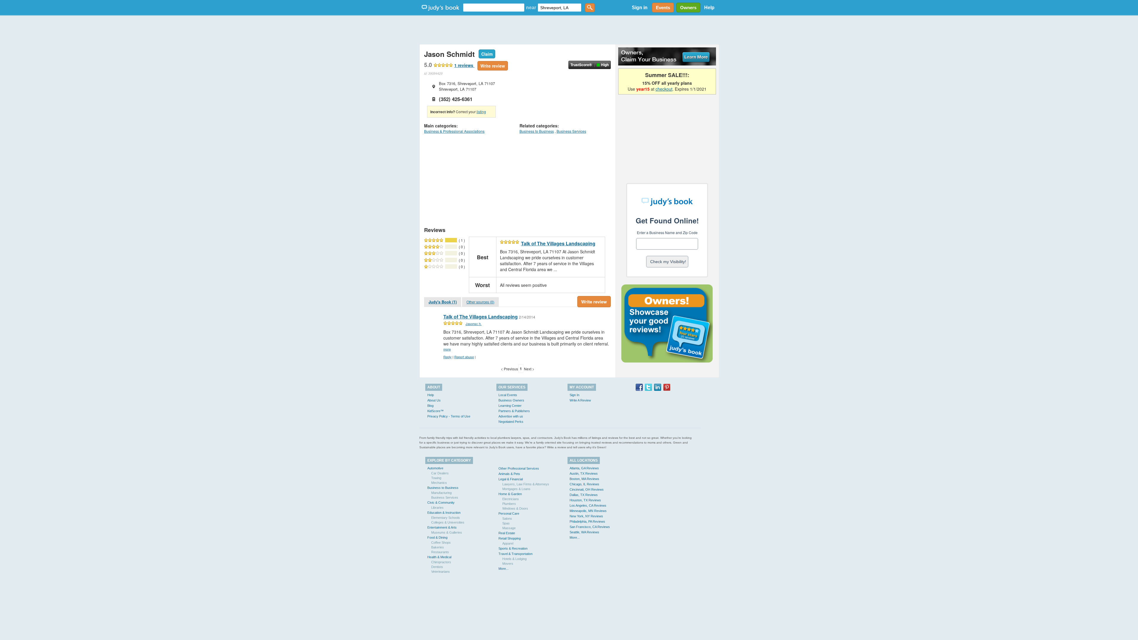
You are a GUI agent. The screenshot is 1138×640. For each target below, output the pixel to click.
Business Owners (511, 400)
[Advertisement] (569, 29)
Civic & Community (441, 502)
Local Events (507, 395)
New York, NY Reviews (586, 516)
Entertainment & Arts (442, 527)
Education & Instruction (444, 512)
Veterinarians (440, 571)
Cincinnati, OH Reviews (587, 489)
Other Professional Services (518, 468)
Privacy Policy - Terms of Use (448, 416)
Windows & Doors (515, 508)
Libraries (437, 507)
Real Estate (506, 533)
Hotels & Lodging (514, 559)
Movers (507, 563)
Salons (507, 518)
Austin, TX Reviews (584, 473)
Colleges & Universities (447, 522)
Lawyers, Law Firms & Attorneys (525, 484)
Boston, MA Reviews (584, 479)
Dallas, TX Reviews (584, 495)
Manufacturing (441, 493)
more (447, 349)
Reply (447, 356)
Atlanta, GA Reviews (584, 468)
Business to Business (537, 131)
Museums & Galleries (446, 532)
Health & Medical (439, 557)
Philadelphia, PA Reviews (587, 521)
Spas (506, 523)
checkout (664, 89)
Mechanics (439, 482)
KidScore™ (435, 411)
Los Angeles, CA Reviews (588, 505)
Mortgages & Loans (516, 489)
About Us (434, 400)
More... (503, 568)
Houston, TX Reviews (585, 500)
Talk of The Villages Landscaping (558, 243)
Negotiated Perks (510, 421)
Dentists (437, 567)
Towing (436, 478)
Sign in (640, 7)
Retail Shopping (509, 538)
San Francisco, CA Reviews (590, 527)
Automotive (435, 468)
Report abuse (464, 356)
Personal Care (508, 513)
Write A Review (580, 400)
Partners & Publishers (514, 411)
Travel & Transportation (515, 554)
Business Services (571, 131)
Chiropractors (441, 562)
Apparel (507, 543)
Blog (430, 405)
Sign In (574, 395)
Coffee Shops (441, 542)
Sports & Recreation (513, 548)
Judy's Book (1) (443, 302)
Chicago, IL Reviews (584, 484)
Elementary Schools (445, 517)
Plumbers (509, 503)
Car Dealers (440, 473)
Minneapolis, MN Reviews (588, 511)
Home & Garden (510, 494)
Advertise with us (510, 416)
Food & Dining (437, 537)
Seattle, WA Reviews (584, 532)
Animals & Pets (509, 474)
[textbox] (493, 8)
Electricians (510, 499)
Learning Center (510, 405)
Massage (509, 528)
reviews (464, 65)
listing (481, 111)
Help (709, 7)
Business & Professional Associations (454, 131)
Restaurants (440, 552)
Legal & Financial (510, 479)
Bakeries (437, 547)
